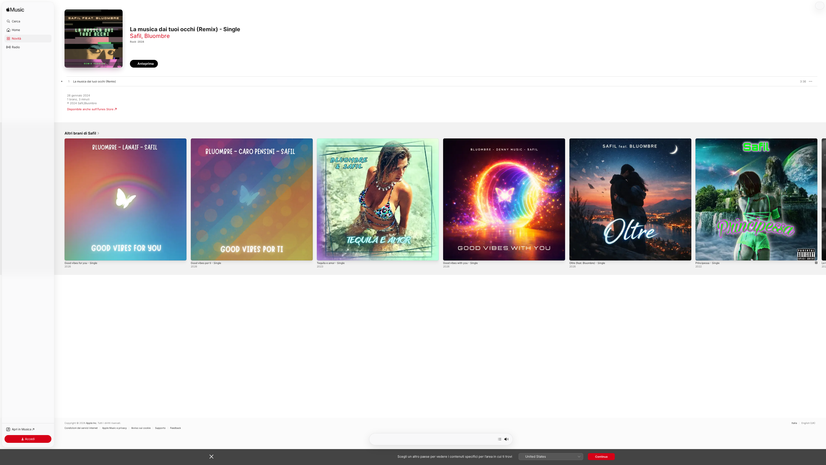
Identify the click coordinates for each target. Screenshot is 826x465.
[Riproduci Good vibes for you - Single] (70, 255)
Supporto (160, 428)
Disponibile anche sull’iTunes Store (90, 109)
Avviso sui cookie (141, 428)
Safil (135, 36)
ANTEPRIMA (800, 81)
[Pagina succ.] (822, 199)
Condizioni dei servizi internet (81, 428)
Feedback (175, 428)
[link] (82, 133)
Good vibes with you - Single (462, 140)
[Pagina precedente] (60, 199)
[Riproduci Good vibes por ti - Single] (196, 255)
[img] (15, 9)
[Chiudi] (211, 457)
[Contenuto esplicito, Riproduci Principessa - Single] (701, 255)
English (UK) (808, 423)
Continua (601, 456)
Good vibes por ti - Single (208, 140)
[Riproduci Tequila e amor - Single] (322, 255)
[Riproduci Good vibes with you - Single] (448, 255)
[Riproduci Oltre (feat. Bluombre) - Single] (575, 255)
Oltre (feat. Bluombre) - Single (589, 140)
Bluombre (157, 36)
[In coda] (499, 439)
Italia (794, 423)
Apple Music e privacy (114, 428)
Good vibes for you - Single (83, 140)
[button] (28, 21)
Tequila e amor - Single (332, 140)
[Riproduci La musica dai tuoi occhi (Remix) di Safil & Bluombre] (69, 82)
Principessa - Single (708, 140)
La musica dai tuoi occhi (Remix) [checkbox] (94, 81)
